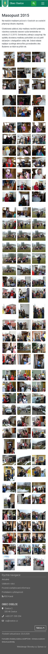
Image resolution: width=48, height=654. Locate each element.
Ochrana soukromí (38, 639)
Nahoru (39, 628)
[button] (33, 3)
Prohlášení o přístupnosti (12, 592)
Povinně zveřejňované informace (16, 588)
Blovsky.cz (32, 647)
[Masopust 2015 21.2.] (9, 59)
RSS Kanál (8, 596)
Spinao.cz (42, 647)
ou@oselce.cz (11, 621)
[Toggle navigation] (43, 3)
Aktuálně (5, 579)
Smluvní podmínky (8, 642)
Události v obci (8, 583)
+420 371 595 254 (13, 616)
